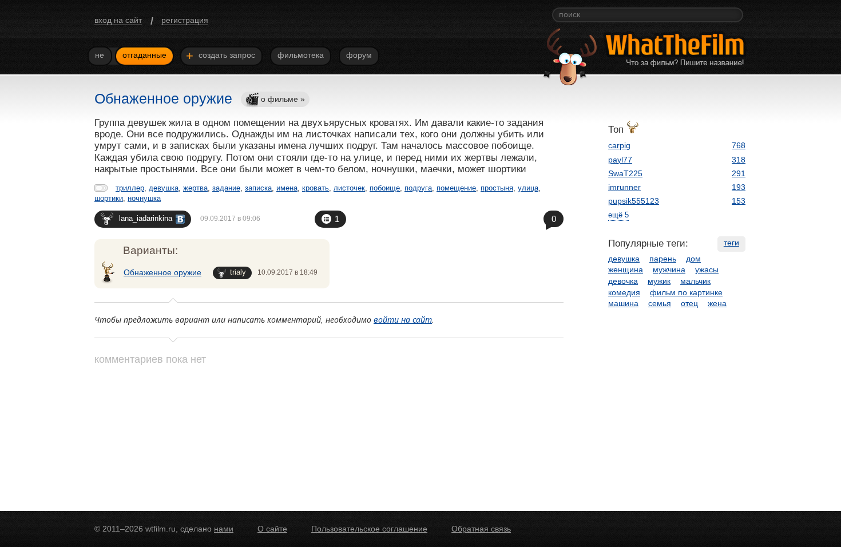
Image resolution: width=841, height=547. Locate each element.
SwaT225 (625, 173)
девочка (623, 281)
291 (738, 173)
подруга (418, 188)
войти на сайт (403, 319)
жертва (195, 188)
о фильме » (283, 99)
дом (693, 258)
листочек (349, 188)
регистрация (184, 20)
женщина (625, 269)
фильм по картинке (686, 292)
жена (717, 303)
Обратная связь (481, 528)
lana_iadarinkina (145, 218)
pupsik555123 (633, 200)
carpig (619, 145)
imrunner (624, 187)
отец (689, 303)
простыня (497, 188)
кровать (315, 188)
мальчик (695, 281)
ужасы (707, 269)
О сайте (272, 528)
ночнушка (144, 198)
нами (223, 528)
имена (286, 188)
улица (528, 188)
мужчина (669, 269)
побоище (385, 188)
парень (662, 258)
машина (623, 303)
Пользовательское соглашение (369, 528)
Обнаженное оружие (162, 272)
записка (258, 188)
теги (731, 242)
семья (659, 303)
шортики (108, 198)
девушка (163, 188)
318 (738, 159)
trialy (238, 272)
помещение (456, 188)
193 (738, 187)
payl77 (620, 159)
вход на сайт (118, 20)
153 (738, 200)
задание (226, 188)
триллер (130, 188)
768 (738, 145)
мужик (659, 281)
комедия (624, 292)
